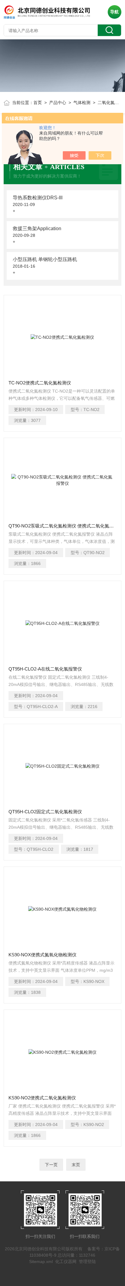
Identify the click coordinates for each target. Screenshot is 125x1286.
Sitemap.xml (41, 1261)
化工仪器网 (65, 1261)
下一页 (51, 1164)
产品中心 (57, 102)
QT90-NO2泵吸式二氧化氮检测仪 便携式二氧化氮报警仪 (62, 525)
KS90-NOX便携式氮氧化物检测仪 (42, 954)
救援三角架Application (37, 228)
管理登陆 (87, 1261)
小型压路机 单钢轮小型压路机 (45, 259)
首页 (37, 102)
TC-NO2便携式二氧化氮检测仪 (39, 382)
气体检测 (81, 102)
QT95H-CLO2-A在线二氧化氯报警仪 (45, 668)
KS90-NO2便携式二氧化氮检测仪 (42, 1097)
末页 (76, 1164)
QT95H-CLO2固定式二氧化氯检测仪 (45, 811)
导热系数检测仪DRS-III (37, 197)
